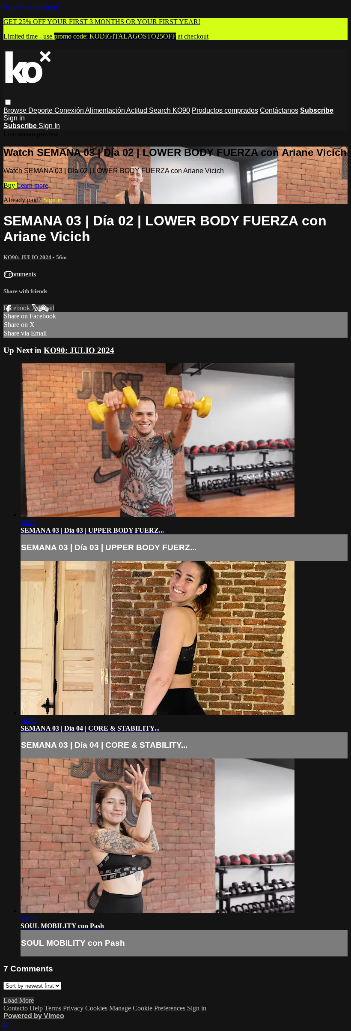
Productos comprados (225, 110)
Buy (10, 185)
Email (46, 308)
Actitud (137, 110)
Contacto (15, 1008)
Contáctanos (279, 110)
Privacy (74, 1008)
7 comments (19, 274)
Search (161, 110)
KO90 (181, 110)
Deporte (41, 110)
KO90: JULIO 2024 (28, 257)
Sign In (49, 125)
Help (37, 1008)
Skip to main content (31, 7)
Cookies (97, 1008)
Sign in (14, 118)
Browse (15, 110)
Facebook (17, 308)
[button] (8, 102)
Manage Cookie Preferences (148, 1008)
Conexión (69, 110)
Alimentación (105, 110)
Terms (54, 1008)
